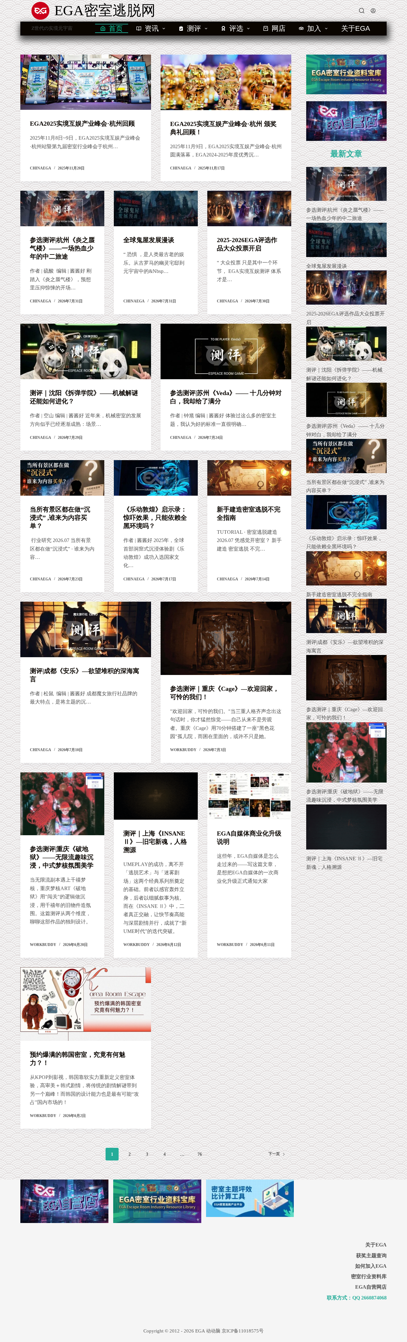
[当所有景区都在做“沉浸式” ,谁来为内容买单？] (62, 478)
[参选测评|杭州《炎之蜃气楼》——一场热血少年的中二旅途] (62, 208)
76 (199, 1154)
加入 (314, 28)
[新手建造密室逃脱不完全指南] (249, 478)
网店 (279, 28)
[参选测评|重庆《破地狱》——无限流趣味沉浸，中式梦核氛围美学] (62, 803)
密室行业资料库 (369, 1276)
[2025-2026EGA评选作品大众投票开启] (249, 208)
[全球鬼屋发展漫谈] (156, 208)
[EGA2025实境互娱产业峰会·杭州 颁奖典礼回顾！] (226, 82)
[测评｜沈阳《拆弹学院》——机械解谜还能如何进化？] (85, 351)
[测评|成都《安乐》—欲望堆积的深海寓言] (85, 629)
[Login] (373, 10)
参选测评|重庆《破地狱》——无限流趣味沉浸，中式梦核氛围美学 (61, 857)
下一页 (274, 1154)
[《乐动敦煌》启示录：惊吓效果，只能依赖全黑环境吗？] (156, 478)
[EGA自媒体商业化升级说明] (249, 795)
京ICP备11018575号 (243, 1330)
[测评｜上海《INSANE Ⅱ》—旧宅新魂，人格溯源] (156, 796)
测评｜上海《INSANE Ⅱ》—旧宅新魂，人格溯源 (155, 841)
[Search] (361, 10)
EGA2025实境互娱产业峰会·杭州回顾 (82, 123)
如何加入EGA (371, 1266)
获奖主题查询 (371, 1255)
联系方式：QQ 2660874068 (357, 1297)
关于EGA (355, 28)
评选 (236, 28)
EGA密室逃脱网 (104, 10)
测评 (194, 28)
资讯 (152, 28)
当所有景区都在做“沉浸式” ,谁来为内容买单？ (60, 517)
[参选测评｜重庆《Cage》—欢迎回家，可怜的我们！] (226, 638)
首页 (116, 28)
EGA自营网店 (371, 1287)
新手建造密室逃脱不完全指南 (339, 594)
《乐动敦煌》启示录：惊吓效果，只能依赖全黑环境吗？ (155, 517)
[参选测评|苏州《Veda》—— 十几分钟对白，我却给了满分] (226, 351)
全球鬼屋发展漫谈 (148, 239)
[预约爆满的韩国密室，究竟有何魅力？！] (85, 1004)
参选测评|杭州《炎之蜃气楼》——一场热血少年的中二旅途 (62, 248)
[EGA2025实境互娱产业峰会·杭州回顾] (85, 82)
